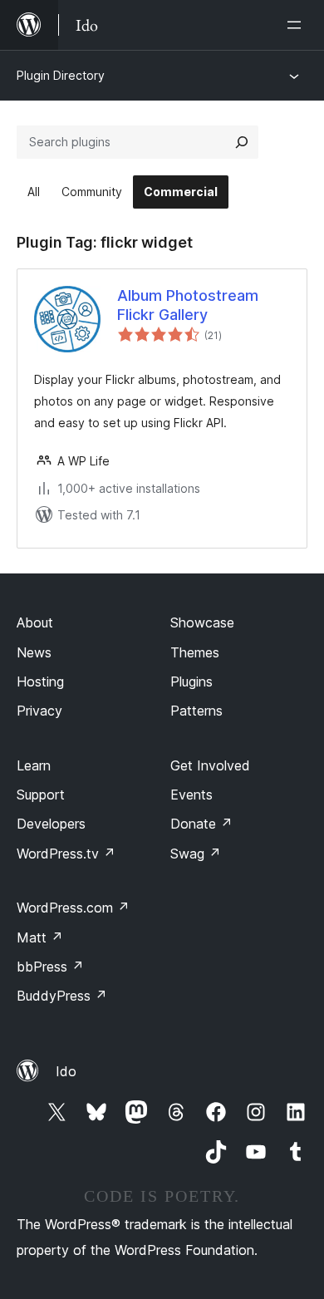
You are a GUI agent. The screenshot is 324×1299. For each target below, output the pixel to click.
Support (41, 794)
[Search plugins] (241, 142)
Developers (51, 823)
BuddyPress (62, 995)
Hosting (40, 681)
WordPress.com (73, 907)
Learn (34, 765)
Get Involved (210, 765)
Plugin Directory (61, 75)
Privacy (39, 710)
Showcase (202, 622)
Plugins (191, 681)
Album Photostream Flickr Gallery (187, 305)
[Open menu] (297, 25)
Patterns (196, 710)
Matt (40, 937)
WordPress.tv (66, 853)
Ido (66, 1071)
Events (191, 794)
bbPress (50, 966)
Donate (201, 823)
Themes (194, 652)
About (35, 622)
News (34, 652)
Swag (195, 853)
